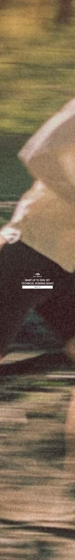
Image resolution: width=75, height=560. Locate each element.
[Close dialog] (73, 2)
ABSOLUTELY (37, 287)
